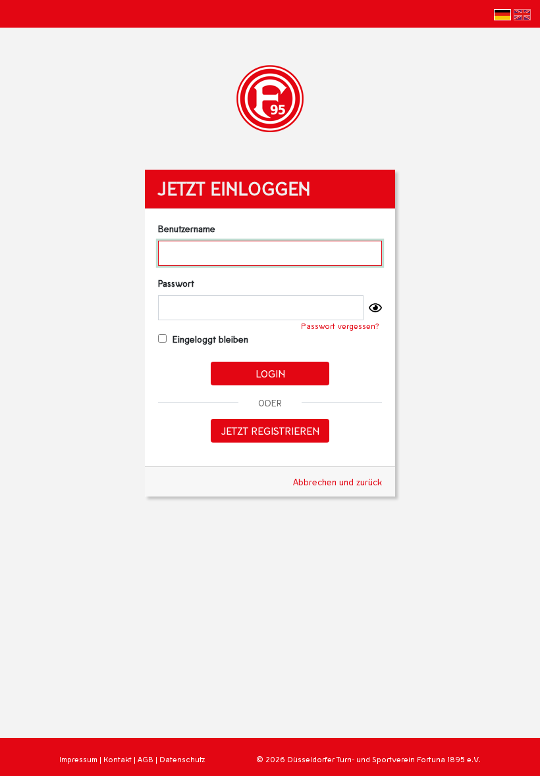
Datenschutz (182, 759)
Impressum (78, 759)
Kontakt (117, 759)
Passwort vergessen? (340, 326)
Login (270, 373)
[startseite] (270, 97)
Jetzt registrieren (270, 430)
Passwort (176, 283)
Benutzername (186, 228)
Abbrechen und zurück (337, 481)
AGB (145, 759)
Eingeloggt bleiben (209, 339)
